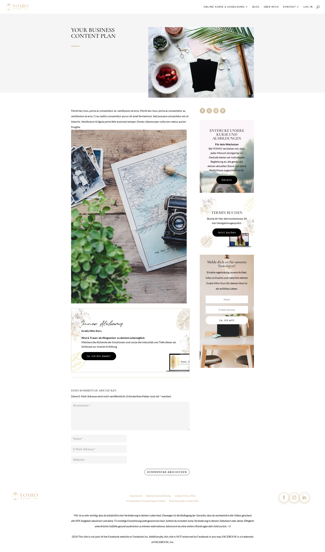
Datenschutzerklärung (158, 495)
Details (227, 179)
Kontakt (289, 7)
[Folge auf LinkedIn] (304, 497)
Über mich (271, 7)
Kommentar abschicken (167, 471)
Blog (255, 7)
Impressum (136, 495)
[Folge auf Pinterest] (222, 110)
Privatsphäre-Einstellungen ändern (145, 500)
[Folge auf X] (209, 110)
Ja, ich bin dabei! (99, 355)
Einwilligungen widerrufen (184, 500)
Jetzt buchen (227, 232)
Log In (308, 7)
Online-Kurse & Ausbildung (224, 7)
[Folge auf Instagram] (216, 110)
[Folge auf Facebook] (202, 110)
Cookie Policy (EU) (185, 495)
